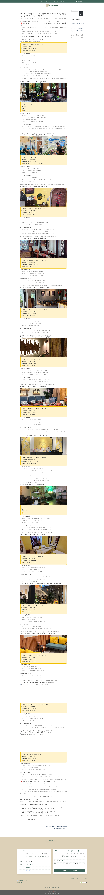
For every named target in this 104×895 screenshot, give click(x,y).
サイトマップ (84, 878)
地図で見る (28, 867)
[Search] (77, 1)
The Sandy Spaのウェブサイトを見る (70, 870)
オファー (54, 1)
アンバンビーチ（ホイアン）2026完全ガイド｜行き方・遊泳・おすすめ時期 (77, 23)
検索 (71, 10)
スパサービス (45, 1)
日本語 (79, 1)
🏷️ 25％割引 (50, 891)
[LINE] (27, 871)
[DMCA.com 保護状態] (83, 882)
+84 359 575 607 (29, 864)
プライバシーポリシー (75, 878)
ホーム (41, 1)
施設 (58, 1)
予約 (50, 1)
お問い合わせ (62, 1)
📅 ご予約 (54, 891)
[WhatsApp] (30, 871)
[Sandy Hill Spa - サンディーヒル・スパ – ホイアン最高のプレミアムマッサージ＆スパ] (52, 5)
